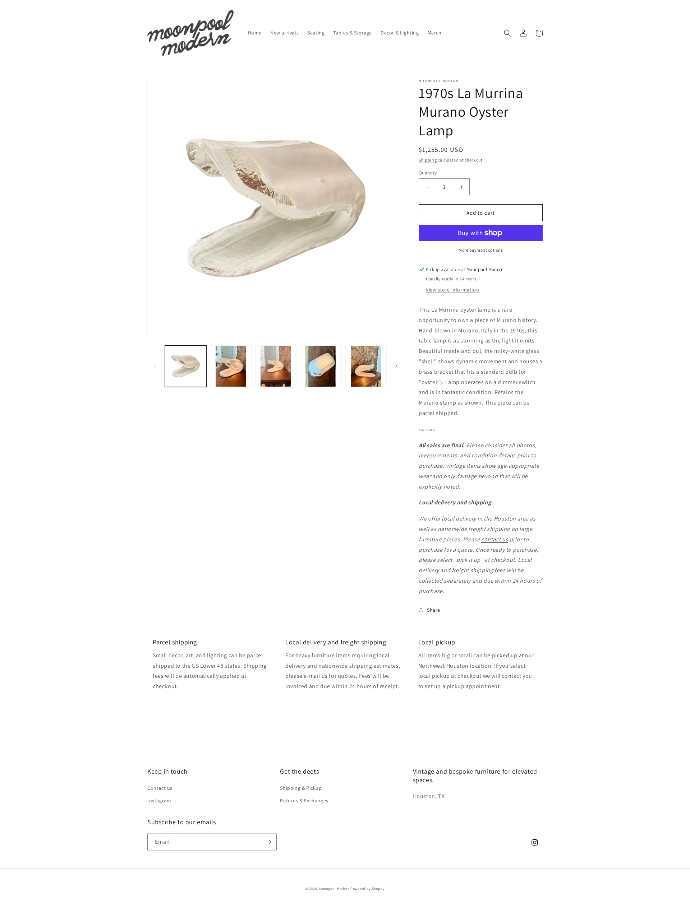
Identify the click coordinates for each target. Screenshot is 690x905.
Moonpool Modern (334, 888)
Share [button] (433, 610)
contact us (494, 539)
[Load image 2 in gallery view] (230, 366)
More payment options (481, 250)
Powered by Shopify (367, 888)
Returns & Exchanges (304, 800)
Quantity (428, 173)
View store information (452, 289)
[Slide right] (396, 366)
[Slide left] (155, 366)
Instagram (159, 800)
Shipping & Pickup (301, 788)
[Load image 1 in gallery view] (185, 366)
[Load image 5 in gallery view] (366, 366)
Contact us (159, 788)
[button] (507, 33)
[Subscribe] (268, 842)
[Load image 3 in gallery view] (275, 366)
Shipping (428, 160)
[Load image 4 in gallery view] (320, 366)
